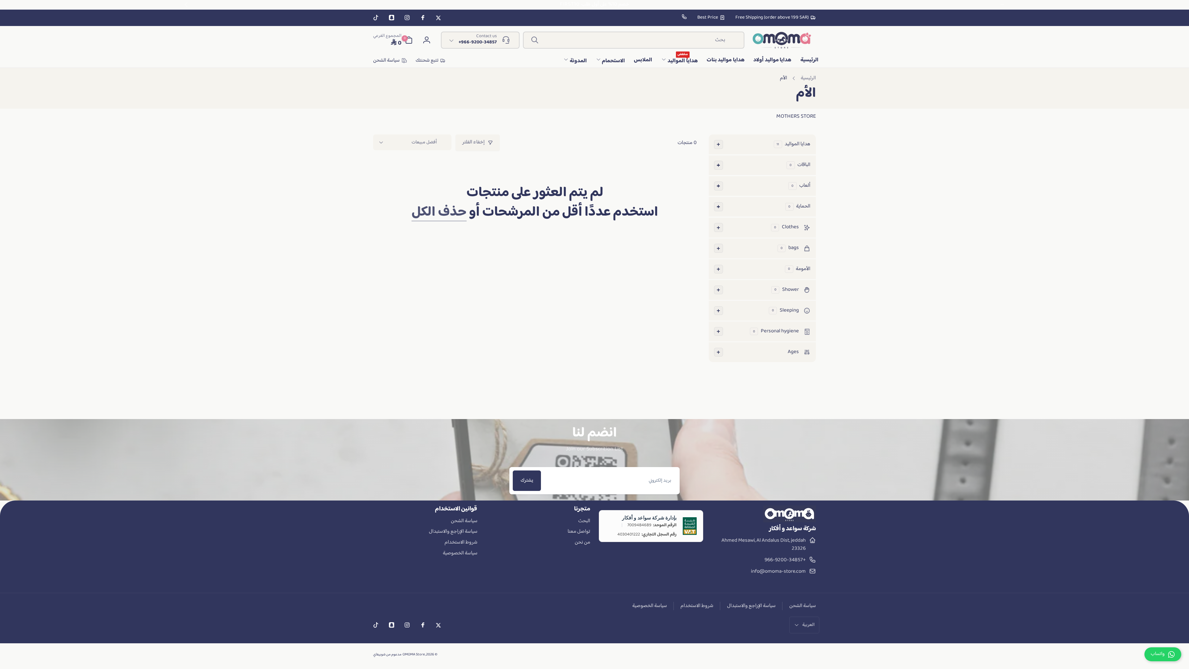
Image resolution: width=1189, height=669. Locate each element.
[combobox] (633, 40)
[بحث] (535, 40)
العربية (808, 625)
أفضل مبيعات (424, 142)
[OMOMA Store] (789, 521)
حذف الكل (439, 212)
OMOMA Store (414, 654)
